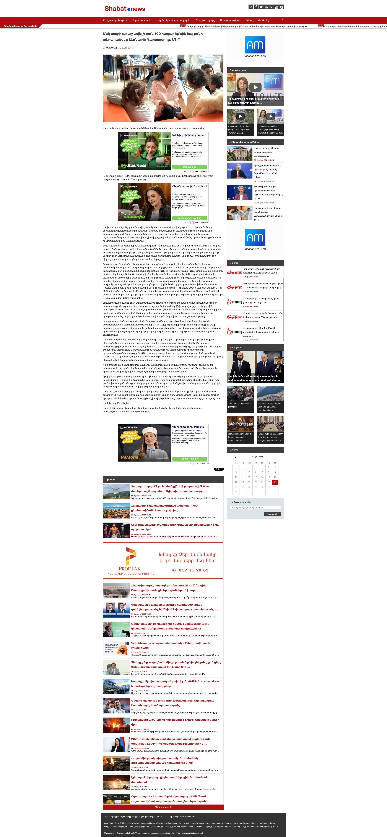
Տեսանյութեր (238, 70)
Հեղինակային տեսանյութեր (173, 20)
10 (236, 477)
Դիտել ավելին (163, 807)
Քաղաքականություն (115, 20)
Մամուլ (249, 20)
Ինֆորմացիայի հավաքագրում (189, 833)
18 (242, 482)
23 (275, 482)
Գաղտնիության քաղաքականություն (158, 833)
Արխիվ (234, 449)
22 (268, 482)
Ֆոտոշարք (236, 347)
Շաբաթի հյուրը (205, 20)
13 (256, 477)
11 (243, 477)
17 (236, 482)
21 (262, 482)
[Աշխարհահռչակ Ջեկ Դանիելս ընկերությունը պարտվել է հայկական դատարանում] (270, 116)
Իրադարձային (142, 20)
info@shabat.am (187, 816)
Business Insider (230, 20)
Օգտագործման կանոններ (128, 833)
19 (249, 482)
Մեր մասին (109, 833)
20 (256, 482)
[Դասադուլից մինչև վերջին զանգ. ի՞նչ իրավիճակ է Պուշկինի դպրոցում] (240, 116)
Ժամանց (263, 20)
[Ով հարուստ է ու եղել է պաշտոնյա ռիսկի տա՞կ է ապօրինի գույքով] (255, 89)
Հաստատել (272, 513)
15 (268, 477)
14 (262, 477)
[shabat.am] (125, 11)
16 (275, 477)
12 (249, 477)
